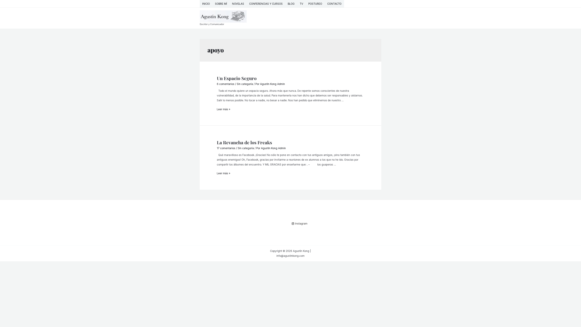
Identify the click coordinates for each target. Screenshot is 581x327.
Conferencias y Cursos (266, 3)
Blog (291, 3)
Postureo (315, 3)
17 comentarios (226, 148)
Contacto (334, 3)
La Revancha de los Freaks (244, 142)
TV (301, 3)
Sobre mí (221, 3)
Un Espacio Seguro (237, 78)
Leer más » (223, 109)
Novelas (238, 3)
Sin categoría (245, 84)
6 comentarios (225, 84)
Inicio (206, 3)
